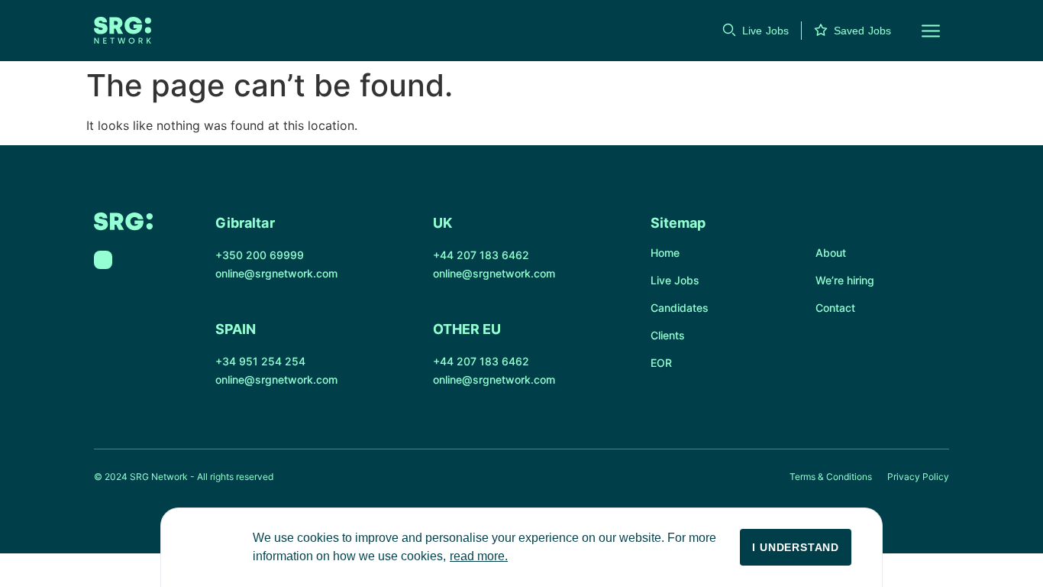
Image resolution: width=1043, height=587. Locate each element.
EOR (661, 362)
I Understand (795, 547)
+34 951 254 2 (253, 361)
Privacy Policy (918, 476)
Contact (835, 307)
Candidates (680, 307)
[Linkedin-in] (103, 260)
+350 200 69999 (259, 254)
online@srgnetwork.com (276, 273)
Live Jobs (765, 30)
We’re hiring (844, 280)
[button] (921, 30)
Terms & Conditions (831, 476)
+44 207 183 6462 (481, 254)
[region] (521, 547)
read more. (479, 556)
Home (665, 252)
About (830, 252)
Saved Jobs (862, 30)
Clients (668, 335)
